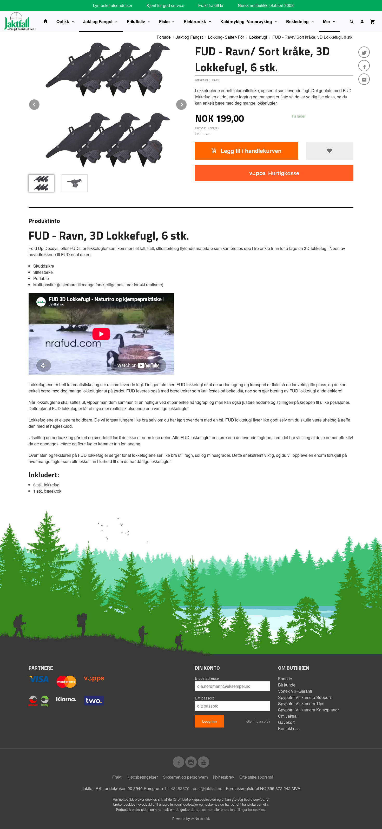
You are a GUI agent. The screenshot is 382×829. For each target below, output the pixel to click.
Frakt (116, 777)
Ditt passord (205, 698)
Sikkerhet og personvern (185, 777)
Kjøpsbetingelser (142, 777)
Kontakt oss (289, 728)
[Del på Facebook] (364, 65)
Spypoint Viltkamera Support (304, 697)
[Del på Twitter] (364, 52)
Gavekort (286, 722)
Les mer (207, 809)
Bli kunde (286, 685)
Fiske (164, 21)
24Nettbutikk (200, 818)
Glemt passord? (258, 721)
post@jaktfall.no (207, 788)
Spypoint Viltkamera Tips (301, 703)
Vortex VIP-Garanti (295, 691)
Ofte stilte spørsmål (256, 777)
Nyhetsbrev (223, 777)
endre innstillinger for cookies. (243, 809)
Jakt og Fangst (98, 21)
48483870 (180, 788)
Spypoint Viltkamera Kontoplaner (308, 710)
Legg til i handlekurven (250, 150)
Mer (326, 21)
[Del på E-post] (364, 79)
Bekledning (297, 21)
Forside (164, 37)
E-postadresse (207, 678)
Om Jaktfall (288, 716)
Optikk (62, 21)
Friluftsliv (136, 21)
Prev (39, 104)
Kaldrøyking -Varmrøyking (246, 21)
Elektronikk (195, 21)
